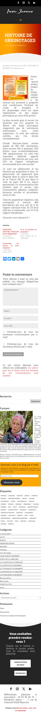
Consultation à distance (20, 663)
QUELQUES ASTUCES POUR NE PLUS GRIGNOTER (11, 231)
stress (3, 521)
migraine (23, 509)
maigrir (3, 509)
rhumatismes (5, 518)
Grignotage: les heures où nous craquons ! (11, 245)
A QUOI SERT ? (5, 534)
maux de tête (12, 509)
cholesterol (5, 501)
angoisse (12, 495)
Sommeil (33, 518)
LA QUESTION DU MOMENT (11, 565)
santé (2, 587)
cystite (31, 501)
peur (26, 515)
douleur (10, 504)
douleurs (18, 504)
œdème (10, 524)
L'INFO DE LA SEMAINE (9, 559)
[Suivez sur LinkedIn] (34, 3)
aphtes (27, 495)
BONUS (3, 540)
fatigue (3, 507)
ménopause (29, 512)
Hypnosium (4, 612)
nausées (3, 515)
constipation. (22, 501)
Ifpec (2, 608)
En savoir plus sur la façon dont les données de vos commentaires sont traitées (20, 371)
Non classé (4, 581)
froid (15, 507)
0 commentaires (17, 68)
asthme (3, 498)
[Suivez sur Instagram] (23, 3)
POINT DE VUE (6, 584)
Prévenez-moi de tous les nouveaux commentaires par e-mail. (20, 334)
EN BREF (3, 547)
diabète (3, 504)
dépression (27, 504)
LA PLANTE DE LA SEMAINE (11, 562)
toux (16, 521)
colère (13, 501)
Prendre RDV (20, 673)
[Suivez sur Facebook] (18, 3)
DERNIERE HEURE (7, 543)
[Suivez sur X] (29, 3)
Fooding (3, 550)
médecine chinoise (7, 512)
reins (31, 515)
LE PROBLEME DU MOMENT (11, 575)
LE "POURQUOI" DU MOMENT (11, 569)
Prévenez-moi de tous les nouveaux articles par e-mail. (20, 345)
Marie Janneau (11, 66)
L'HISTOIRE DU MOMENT (15, 45)
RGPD (30, 708)
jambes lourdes (33, 507)
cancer (24, 498)
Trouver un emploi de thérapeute (13, 616)
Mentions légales (22, 708)
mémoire (19, 512)
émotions (31, 521)
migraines (32, 509)
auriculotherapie (14, 498)
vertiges (23, 521)
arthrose (34, 495)
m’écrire (27, 454)
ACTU (2, 537)
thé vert (10, 521)
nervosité (12, 515)
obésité (19, 515)
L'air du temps (5, 553)
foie (9, 507)
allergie (3, 495)
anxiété (19, 495)
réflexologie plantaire (19, 518)
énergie (3, 524)
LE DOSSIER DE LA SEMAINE (11, 572)
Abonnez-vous (11, 482)
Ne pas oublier (5, 578)
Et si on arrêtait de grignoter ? (29, 230)
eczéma (36, 504)
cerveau (31, 498)
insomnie (22, 507)
